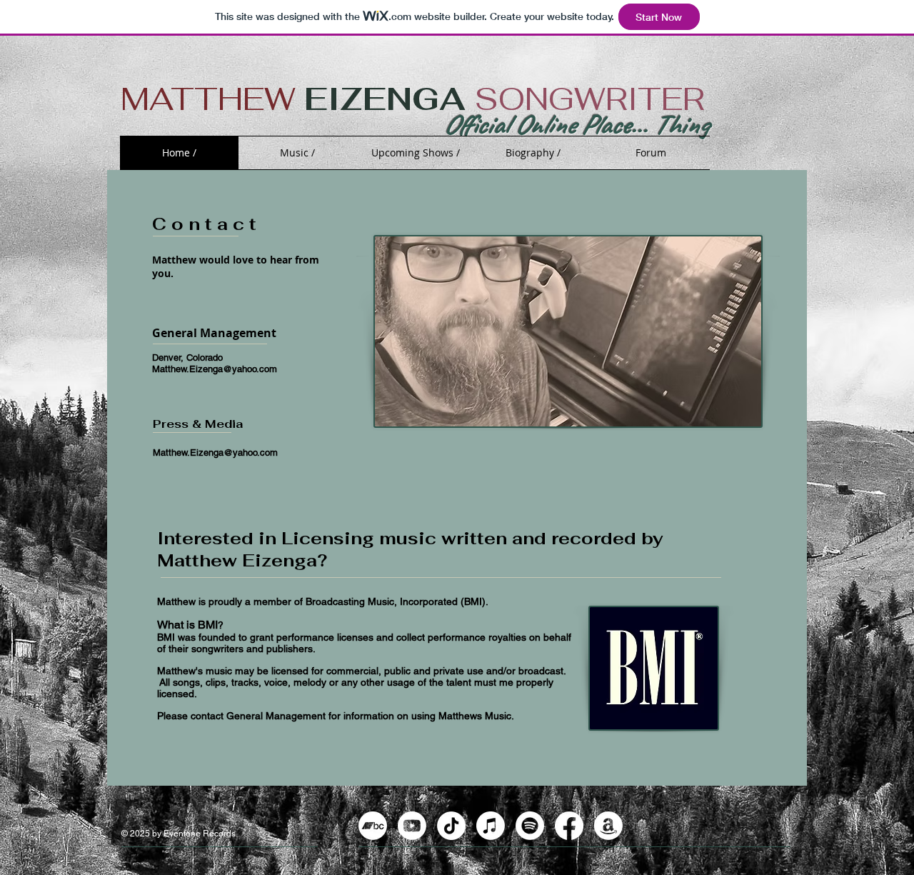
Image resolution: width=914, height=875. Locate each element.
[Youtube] (412, 825)
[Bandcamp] (372, 825)
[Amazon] (608, 825)
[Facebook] (569, 825)
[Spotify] (530, 825)
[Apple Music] (490, 825)
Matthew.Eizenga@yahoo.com (214, 369)
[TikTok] (451, 825)
